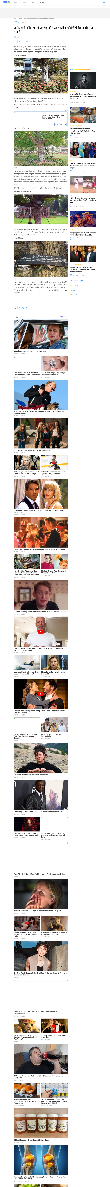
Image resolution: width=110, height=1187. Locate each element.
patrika (15, 94)
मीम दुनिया (42, 2)
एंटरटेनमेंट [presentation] (72, 230)
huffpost (15, 225)
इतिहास (20, 19)
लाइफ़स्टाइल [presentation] (73, 91)
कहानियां (24, 2)
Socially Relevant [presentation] (76, 126)
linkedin (15, 278)
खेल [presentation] (71, 195)
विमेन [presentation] (71, 160)
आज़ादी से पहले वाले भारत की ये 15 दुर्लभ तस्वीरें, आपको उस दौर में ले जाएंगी (41, 188)
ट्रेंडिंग (15, 2)
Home (15, 19)
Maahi (71, 135)
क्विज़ (33, 2)
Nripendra (17, 37)
